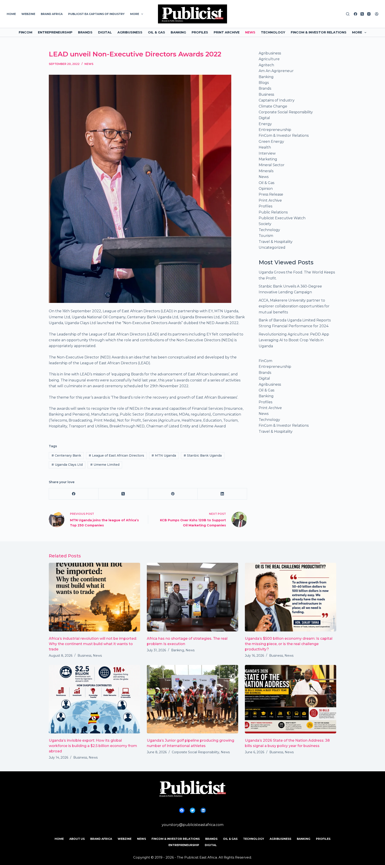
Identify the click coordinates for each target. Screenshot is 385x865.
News (250, 32)
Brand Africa (52, 14)
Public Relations (273, 212)
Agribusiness (129, 32)
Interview (267, 153)
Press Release (271, 194)
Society (265, 224)
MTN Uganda (164, 455)
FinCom (25, 32)
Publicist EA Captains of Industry (96, 14)
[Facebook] (355, 14)
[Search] (347, 14)
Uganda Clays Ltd (67, 465)
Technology (273, 32)
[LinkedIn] (222, 494)
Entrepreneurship (55, 32)
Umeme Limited (104, 465)
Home (11, 14)
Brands (85, 32)
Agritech (266, 65)
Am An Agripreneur (276, 71)
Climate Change (273, 106)
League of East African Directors (116, 455)
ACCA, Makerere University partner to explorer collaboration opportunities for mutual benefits (294, 306)
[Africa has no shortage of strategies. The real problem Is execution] (192, 597)
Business (266, 94)
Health (265, 147)
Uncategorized (272, 247)
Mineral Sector (272, 165)
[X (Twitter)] (362, 14)
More (134, 14)
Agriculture (269, 59)
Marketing (268, 159)
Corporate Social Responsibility (286, 112)
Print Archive (227, 32)
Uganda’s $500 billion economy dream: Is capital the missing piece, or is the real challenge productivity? (288, 643)
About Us (77, 838)
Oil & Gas (156, 32)
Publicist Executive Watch (282, 218)
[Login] (376, 14)
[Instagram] (369, 14)
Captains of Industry (277, 100)
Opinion (266, 188)
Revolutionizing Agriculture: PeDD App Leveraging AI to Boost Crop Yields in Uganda (294, 340)
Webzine (28, 14)
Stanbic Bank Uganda (203, 455)
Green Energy (271, 141)
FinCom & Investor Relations (318, 32)
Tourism (266, 236)
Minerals (266, 171)
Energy (265, 124)
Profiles (200, 32)
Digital (105, 32)
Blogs (264, 83)
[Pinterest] (173, 494)
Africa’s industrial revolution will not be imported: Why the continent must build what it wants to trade (93, 643)
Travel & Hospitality (276, 242)
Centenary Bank (66, 455)
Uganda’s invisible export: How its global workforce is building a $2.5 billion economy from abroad (93, 745)
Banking (178, 32)
